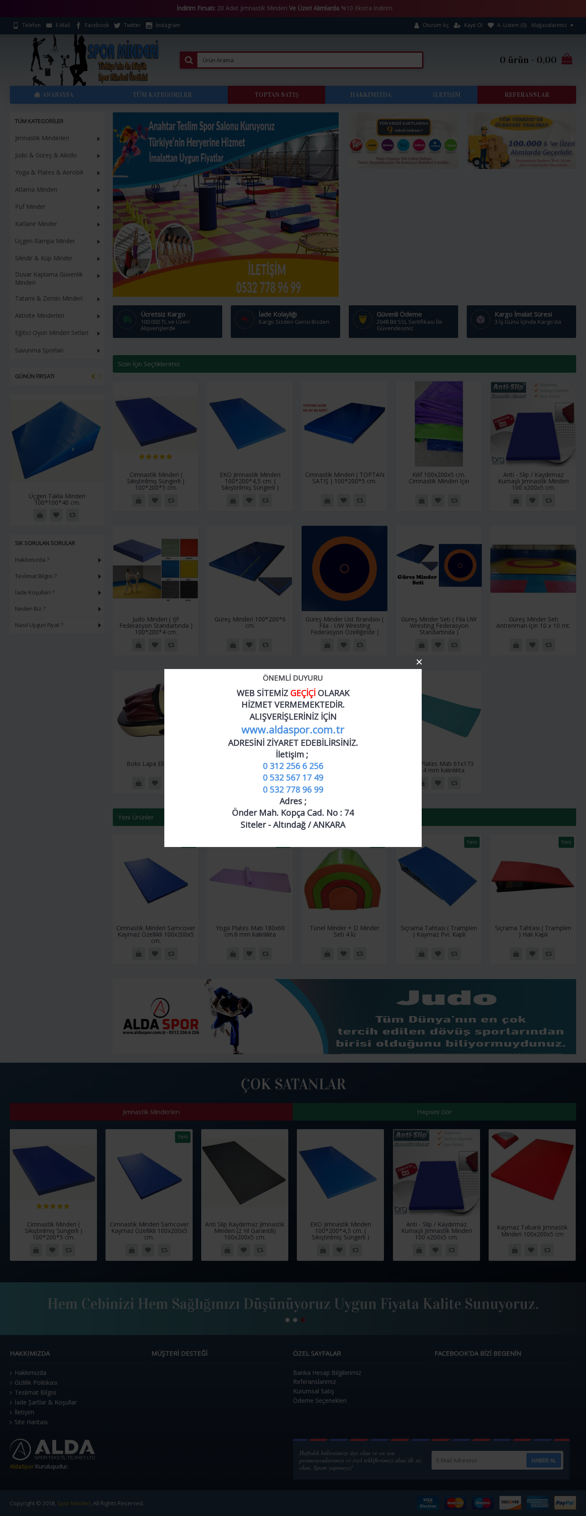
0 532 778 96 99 (293, 789)
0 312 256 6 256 (293, 766)
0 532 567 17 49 (293, 777)
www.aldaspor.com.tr (293, 729)
